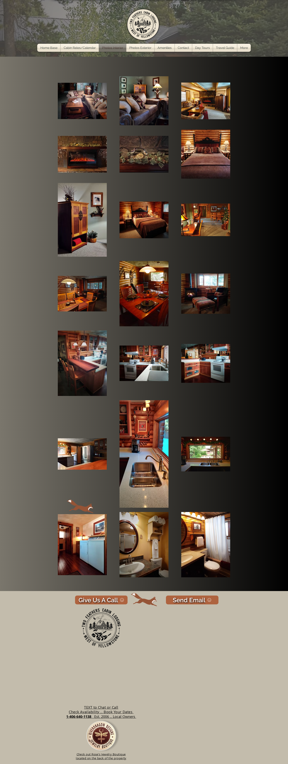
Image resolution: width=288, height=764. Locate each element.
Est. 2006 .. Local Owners (115, 716)
